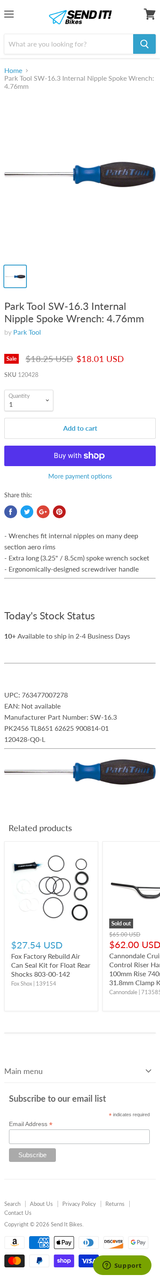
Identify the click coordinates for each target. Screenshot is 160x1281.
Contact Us (18, 1212)
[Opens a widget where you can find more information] (122, 1266)
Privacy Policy (79, 1203)
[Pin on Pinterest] (59, 511)
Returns (115, 1203)
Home (13, 70)
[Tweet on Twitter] (26, 511)
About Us (41, 1203)
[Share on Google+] (43, 511)
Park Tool (27, 332)
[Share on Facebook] (10, 511)
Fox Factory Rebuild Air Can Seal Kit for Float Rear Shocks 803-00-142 (50, 965)
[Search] (144, 44)
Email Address (30, 1124)
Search (12, 1203)
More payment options (80, 476)
